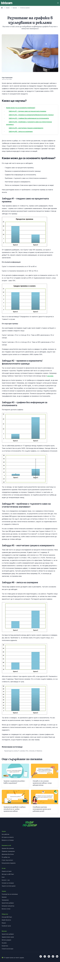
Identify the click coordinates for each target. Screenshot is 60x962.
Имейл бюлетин (6, 920)
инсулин (50, 376)
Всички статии (6, 909)
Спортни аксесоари (7, 948)
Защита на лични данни (8, 886)
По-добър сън (6, 857)
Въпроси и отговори (8, 840)
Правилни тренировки (8, 851)
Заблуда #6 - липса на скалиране (21, 131)
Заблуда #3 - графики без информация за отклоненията (29, 118)
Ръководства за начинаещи (10, 894)
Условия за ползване (8, 883)
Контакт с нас (6, 880)
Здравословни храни (8, 937)
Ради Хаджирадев (7, 77)
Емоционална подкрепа (8, 863)
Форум (4, 923)
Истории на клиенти (8, 837)
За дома (4, 943)
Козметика (5, 946)
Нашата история (6, 871)
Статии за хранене (25, 7)
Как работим (5, 834)
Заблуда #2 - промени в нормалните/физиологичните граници (31, 115)
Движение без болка (8, 854)
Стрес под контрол (7, 860)
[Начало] (2, 8)
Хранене (15, 7)
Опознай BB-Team (7, 917)
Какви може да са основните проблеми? (20, 108)
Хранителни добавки (8, 903)
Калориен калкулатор (8, 906)
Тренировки (5, 900)
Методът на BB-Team (8, 874)
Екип (3, 877)
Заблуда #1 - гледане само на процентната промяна (27, 111)
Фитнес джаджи (6, 940)
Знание (7, 7)
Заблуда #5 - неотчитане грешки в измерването (26, 128)
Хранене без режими (8, 848)
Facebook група (6, 926)
